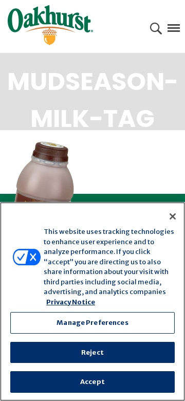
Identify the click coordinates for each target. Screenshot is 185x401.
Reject (92, 352)
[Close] (172, 216)
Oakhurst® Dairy (50, 25)
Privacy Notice (70, 302)
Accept (92, 381)
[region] (92, 301)
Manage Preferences (92, 322)
